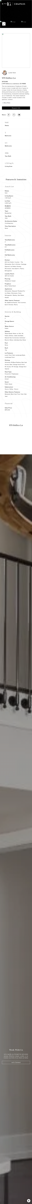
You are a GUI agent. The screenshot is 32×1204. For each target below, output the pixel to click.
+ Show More (6, 103)
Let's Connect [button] (16, 1062)
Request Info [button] (16, 108)
